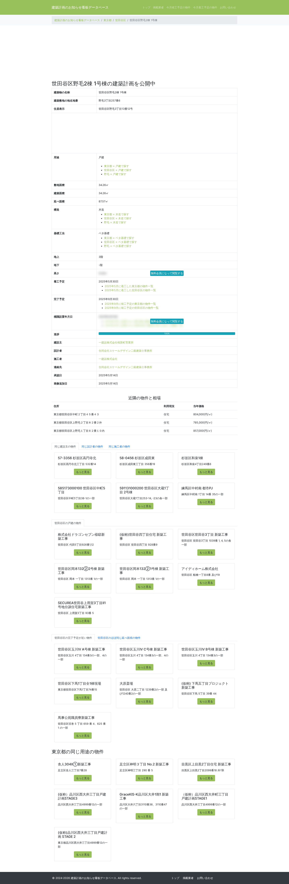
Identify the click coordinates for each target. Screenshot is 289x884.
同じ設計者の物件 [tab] (92, 446)
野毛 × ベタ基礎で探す (118, 246)
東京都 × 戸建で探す (116, 166)
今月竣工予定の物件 (178, 7)
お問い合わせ (228, 7)
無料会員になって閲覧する (167, 273)
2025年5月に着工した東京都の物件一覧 (129, 286)
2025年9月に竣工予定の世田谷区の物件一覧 (132, 307)
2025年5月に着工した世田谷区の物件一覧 (130, 290)
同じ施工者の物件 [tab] (119, 446)
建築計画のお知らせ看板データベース (80, 7)
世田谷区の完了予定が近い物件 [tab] (73, 637)
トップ (146, 7)
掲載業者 (158, 7)
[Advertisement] (144, 52)
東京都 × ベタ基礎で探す (119, 238)
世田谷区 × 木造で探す (118, 218)
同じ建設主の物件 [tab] (65, 446)
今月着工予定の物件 (205, 7)
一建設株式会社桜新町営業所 (116, 342)
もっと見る (82, 472)
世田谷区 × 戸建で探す (118, 170)
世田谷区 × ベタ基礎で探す (120, 242)
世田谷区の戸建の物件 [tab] (68, 523)
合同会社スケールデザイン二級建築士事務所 (125, 350)
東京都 (108, 20)
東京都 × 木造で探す (116, 214)
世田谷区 (120, 20)
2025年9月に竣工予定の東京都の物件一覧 (130, 303)
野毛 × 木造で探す (115, 222)
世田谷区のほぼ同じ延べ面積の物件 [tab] (119, 637)
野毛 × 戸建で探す (115, 174)
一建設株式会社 (108, 359)
